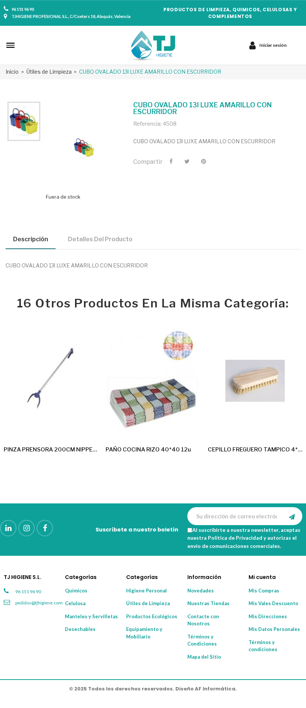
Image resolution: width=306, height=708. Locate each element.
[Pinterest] (203, 162)
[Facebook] (45, 528)
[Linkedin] (8, 528)
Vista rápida (86, 426)
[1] (291, 516)
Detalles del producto (100, 239)
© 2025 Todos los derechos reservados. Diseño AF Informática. (153, 688)
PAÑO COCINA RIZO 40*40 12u (148, 449)
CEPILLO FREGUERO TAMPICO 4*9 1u (255, 449)
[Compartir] (171, 162)
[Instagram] (26, 528)
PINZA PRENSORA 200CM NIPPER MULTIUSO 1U (51, 449)
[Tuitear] (187, 162)
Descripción (30, 239)
